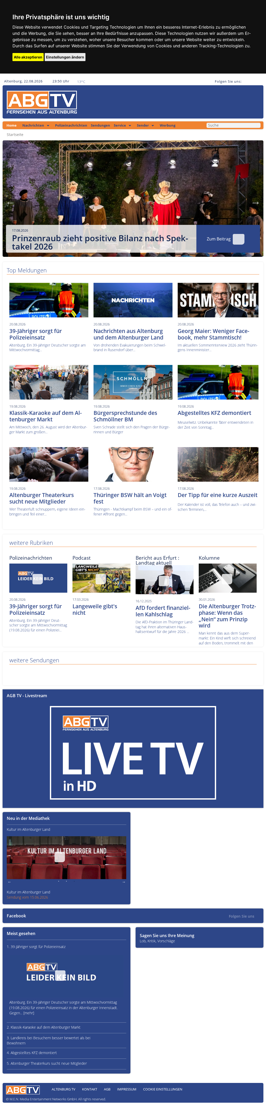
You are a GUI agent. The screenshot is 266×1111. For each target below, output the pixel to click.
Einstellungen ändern (65, 57)
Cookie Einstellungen (162, 1089)
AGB (107, 1089)
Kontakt (89, 1089)
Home (11, 125)
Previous (10, 201)
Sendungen (100, 125)
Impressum (126, 1089)
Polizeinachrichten (71, 125)
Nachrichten (33, 125)
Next (255, 201)
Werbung (167, 125)
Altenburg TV (63, 1089)
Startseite (15, 134)
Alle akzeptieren (28, 57)
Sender (143, 125)
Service (120, 125)
